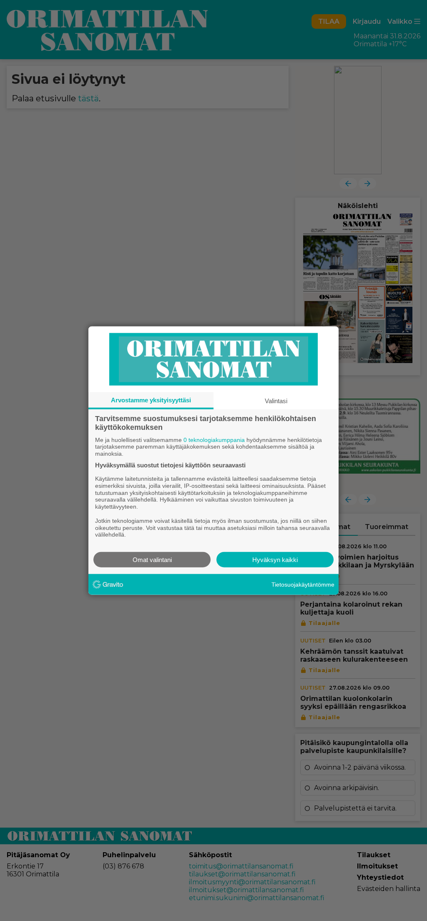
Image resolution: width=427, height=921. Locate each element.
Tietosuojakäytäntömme (302, 584)
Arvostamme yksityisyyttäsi (151, 399)
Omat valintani (152, 559)
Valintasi (276, 400)
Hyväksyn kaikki (275, 559)
